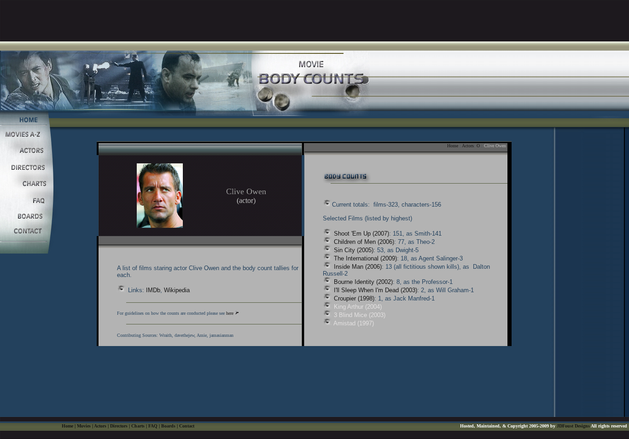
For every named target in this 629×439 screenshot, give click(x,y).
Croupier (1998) (354, 298)
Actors (468, 145)
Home (452, 145)
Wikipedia (177, 290)
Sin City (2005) (353, 250)
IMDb (153, 290)
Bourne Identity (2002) (363, 281)
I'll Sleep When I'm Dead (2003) (375, 290)
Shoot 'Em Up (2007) (361, 233)
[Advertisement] (314, 20)
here (229, 313)
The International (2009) (365, 258)
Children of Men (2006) (364, 241)
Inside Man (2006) (358, 266)
